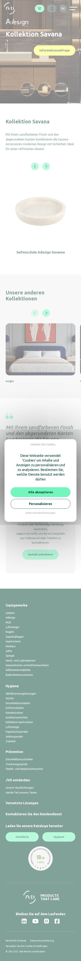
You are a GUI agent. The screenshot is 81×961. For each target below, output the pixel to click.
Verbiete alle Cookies (43, 444)
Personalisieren (40, 503)
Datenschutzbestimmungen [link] (40, 512)
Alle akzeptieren (40, 492)
